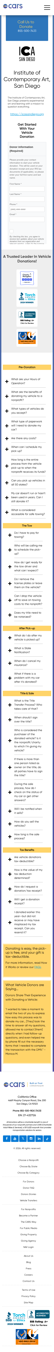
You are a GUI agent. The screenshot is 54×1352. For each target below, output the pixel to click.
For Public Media (28, 1228)
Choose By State (28, 1166)
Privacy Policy (28, 1296)
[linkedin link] (39, 1138)
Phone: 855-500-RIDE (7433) (27, 1110)
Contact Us (28, 1281)
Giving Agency (28, 1240)
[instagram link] (31, 1138)
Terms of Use (28, 1290)
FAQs (37, 967)
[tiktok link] (47, 1138)
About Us (28, 1256)
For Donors (28, 1181)
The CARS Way (28, 1222)
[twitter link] (23, 1138)
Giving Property (28, 1234)
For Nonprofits (28, 1209)
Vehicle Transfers (28, 1200)
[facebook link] (6, 1138)
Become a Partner (28, 1215)
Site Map (28, 1302)
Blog (28, 1262)
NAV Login (28, 1247)
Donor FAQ (28, 1188)
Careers (28, 1274)
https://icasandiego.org (27, 114)
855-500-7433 (27, 31)
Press (28, 1268)
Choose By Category (28, 1172)
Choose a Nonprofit (28, 1160)
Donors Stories (28, 1194)
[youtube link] (15, 1138)
